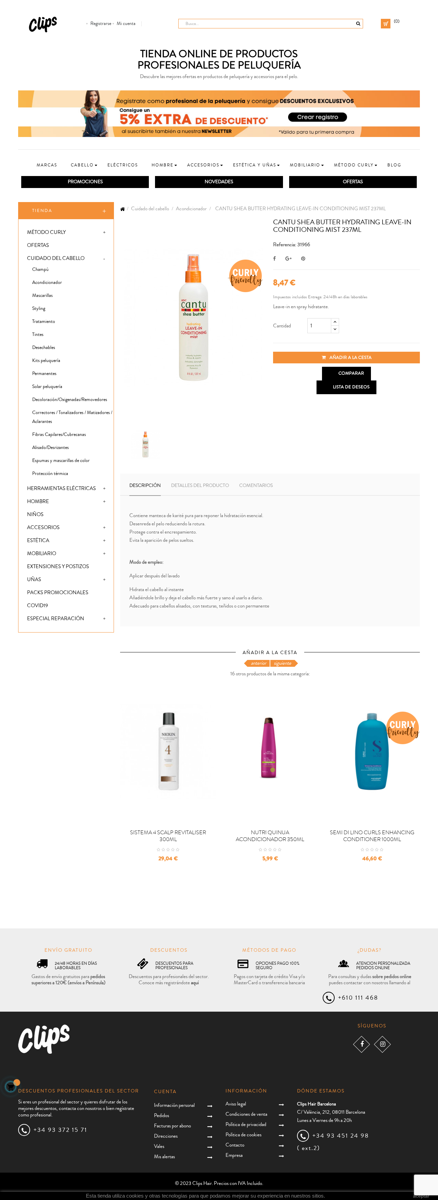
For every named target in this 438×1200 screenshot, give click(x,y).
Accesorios (43, 527)
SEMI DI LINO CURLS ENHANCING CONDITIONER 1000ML (372, 836)
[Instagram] (382, 1044)
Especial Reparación (55, 618)
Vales (159, 1146)
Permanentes (44, 373)
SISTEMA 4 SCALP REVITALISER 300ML (168, 836)
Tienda (42, 211)
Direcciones (166, 1136)
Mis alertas (164, 1156)
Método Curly (46, 232)
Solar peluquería (47, 386)
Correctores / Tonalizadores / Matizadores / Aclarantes (72, 417)
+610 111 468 (358, 997)
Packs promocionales (57, 592)
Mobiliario (41, 553)
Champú (40, 269)
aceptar (421, 1196)
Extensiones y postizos (58, 566)
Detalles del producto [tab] (200, 485)
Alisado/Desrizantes (50, 447)
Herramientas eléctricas (61, 488)
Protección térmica (50, 473)
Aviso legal (236, 1104)
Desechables (43, 347)
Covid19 (37, 605)
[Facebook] (361, 1044)
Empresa (234, 1155)
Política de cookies (243, 1134)
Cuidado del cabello (56, 258)
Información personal (174, 1105)
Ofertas (38, 245)
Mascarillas (42, 295)
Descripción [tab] (145, 485)
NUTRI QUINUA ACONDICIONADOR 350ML (270, 836)
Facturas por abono (172, 1125)
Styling (38, 308)
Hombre (38, 501)
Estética (38, 540)
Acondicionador (47, 282)
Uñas (34, 579)
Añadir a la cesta (350, 357)
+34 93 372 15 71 (60, 1129)
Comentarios (256, 485)
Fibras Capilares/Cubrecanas (59, 434)
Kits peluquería (46, 360)
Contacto (235, 1145)
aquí (195, 982)
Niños (35, 514)
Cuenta (165, 1091)
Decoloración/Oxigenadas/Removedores (69, 399)
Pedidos (161, 1115)
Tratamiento (43, 321)
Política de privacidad (246, 1124)
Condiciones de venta (246, 1114)
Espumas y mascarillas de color (61, 460)
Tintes (37, 334)
